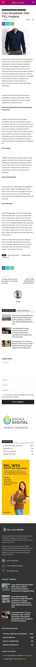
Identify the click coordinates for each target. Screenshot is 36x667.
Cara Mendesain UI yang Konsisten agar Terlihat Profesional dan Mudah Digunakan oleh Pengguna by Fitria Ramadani (22, 333)
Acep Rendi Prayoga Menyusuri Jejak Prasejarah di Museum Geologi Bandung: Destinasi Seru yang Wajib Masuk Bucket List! (22, 320)
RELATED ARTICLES (8, 310)
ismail (5, 19)
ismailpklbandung (25, 255)
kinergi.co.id (28, 655)
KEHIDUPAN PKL (21, 10)
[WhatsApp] (12, 24)
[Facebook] (4, 24)
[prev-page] (3, 352)
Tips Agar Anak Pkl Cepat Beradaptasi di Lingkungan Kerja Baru (10, 281)
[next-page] (6, 352)
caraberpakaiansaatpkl (13, 255)
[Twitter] (8, 24)
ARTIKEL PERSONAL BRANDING (15, 7)
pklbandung (6, 257)
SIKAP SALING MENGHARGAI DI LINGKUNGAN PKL (28, 281)
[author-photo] (18, 299)
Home (3, 7)
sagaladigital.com (19, 659)
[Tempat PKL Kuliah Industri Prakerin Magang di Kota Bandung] (18, 3)
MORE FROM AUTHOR (23, 310)
